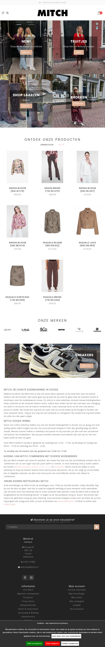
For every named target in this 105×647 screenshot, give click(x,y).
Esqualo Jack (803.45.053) (87, 244)
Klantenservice (28, 616)
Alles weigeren (52, 643)
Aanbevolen (47, 144)
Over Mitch (28, 590)
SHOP (78, 52)
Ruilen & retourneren (28, 609)
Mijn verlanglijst (77, 601)
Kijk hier (86, 366)
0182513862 (9, 504)
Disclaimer (28, 597)
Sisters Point (45, 467)
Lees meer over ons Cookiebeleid (66, 636)
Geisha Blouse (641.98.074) (17, 244)
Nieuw (61, 144)
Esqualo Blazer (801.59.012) (52, 244)
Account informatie (77, 590)
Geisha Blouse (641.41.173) (17, 190)
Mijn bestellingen (77, 593)
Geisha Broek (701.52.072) (52, 190)
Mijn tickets (76, 597)
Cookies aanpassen (70, 643)
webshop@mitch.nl (29, 567)
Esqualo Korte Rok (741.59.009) (17, 298)
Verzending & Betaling (28, 613)
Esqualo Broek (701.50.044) (52, 298)
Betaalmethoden (28, 605)
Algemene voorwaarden (28, 593)
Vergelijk (77, 605)
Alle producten (77, 609)
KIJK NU (26, 52)
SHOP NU (79, 103)
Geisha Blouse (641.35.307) (87, 190)
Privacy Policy (28, 601)
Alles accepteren (34, 643)
